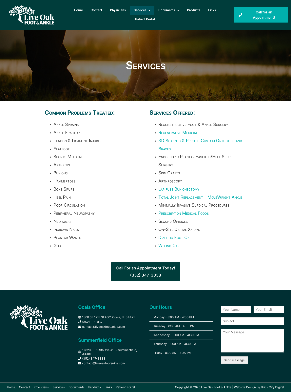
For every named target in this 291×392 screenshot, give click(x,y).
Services (140, 10)
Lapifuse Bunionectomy (178, 189)
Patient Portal (145, 19)
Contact (96, 10)
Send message (234, 360)
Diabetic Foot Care (175, 237)
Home (78, 10)
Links (212, 10)
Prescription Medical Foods (183, 213)
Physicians (118, 10)
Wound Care (169, 245)
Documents (166, 10)
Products (193, 10)
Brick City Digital (272, 387)
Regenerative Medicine (178, 132)
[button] (145, 271)
